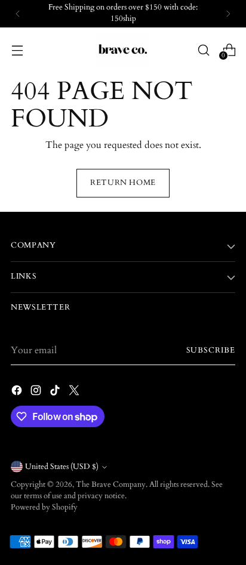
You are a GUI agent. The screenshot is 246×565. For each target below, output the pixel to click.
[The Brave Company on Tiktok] (56, 392)
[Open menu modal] (17, 50)
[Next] (228, 13)
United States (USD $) (62, 467)
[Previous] (18, 13)
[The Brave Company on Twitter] (75, 392)
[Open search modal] (203, 50)
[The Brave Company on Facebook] (18, 392)
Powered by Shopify (44, 507)
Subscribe (211, 350)
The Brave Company (111, 485)
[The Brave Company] (123, 50)
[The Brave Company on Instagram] (37, 392)
